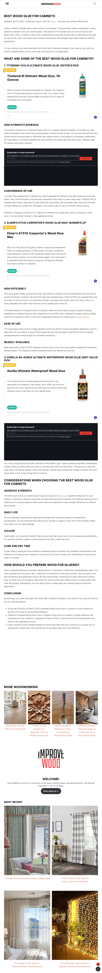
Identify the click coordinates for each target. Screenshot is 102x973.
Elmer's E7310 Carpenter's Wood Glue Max (35, 235)
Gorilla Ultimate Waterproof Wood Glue (36, 371)
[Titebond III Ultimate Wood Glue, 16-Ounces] (82, 97)
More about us (49, 791)
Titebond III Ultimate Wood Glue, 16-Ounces (34, 78)
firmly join (63, 496)
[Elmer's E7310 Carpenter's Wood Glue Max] (82, 255)
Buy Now (12, 107)
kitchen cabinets (82, 317)
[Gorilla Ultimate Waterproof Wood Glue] (82, 402)
